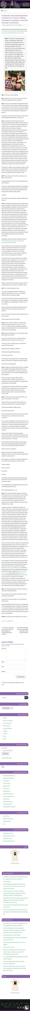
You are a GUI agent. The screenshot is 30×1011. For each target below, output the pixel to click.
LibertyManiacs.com (8, 833)
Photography (4, 1005)
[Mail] (18, 1008)
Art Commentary (7, 723)
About (6, 1003)
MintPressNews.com (8, 793)
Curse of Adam (6, 881)
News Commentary (8, 720)
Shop (19, 1005)
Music (4, 736)
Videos (21, 1003)
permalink (10, 621)
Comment (3, 649)
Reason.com (6, 788)
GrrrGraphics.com (7, 838)
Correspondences (7, 728)
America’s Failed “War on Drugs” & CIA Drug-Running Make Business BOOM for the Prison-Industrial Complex (14, 968)
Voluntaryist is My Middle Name (11, 567)
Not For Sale (6, 816)
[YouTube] (23, 1008)
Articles (5, 718)
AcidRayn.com (7, 1006)
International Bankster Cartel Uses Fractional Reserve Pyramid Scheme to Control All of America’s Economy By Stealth (14, 952)
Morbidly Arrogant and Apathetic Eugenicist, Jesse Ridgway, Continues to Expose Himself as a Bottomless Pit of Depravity (15, 900)
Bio (10, 1003)
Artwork (5, 733)
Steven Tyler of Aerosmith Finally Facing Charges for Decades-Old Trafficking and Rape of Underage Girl (15, 912)
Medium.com (6, 786)
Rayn (4, 25)
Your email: (4, 748)
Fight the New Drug (8, 818)
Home (2, 1003)
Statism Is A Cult (23, 575)
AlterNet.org (6, 799)
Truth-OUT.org (6, 783)
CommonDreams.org (8, 796)
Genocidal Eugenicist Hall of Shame (12, 935)
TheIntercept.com (7, 804)
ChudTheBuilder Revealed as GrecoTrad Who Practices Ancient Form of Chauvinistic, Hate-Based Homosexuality (14, 886)
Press (4, 738)
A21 (4, 824)
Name (3, 662)
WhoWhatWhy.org (7, 801)
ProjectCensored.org (8, 778)
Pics (13, 1003)
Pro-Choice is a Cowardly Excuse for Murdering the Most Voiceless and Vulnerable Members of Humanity (8, 631)
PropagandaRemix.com (9, 841)
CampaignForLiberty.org (9, 806)
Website (3, 671)
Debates (20, 25)
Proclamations (6, 726)
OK (25, 697)
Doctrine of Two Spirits (8, 947)
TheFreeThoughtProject (9, 775)
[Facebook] (20, 1008)
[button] (26, 1007)
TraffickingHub (6, 821)
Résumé (10, 1005)
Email (3, 667)
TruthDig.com (6, 781)
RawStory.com (6, 791)
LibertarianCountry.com (9, 836)
